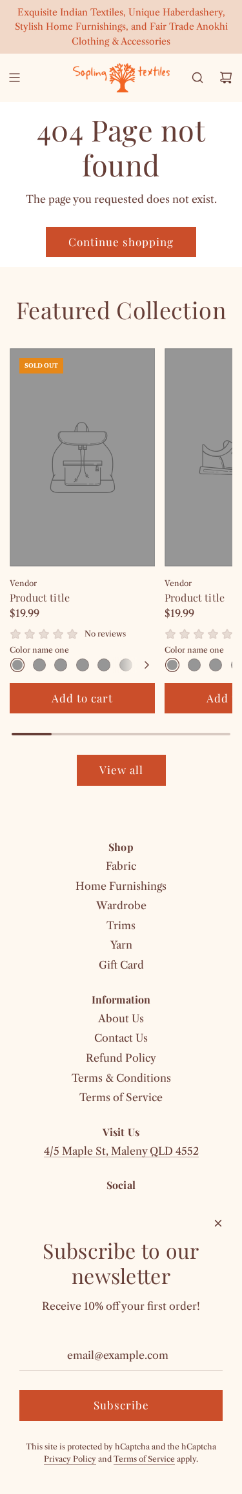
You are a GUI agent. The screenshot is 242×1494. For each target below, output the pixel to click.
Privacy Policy (70, 1459)
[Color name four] (82, 664)
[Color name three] (60, 664)
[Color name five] (103, 664)
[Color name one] (17, 664)
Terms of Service (144, 1459)
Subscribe (121, 1405)
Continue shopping (121, 242)
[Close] (218, 1223)
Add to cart (82, 698)
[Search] (197, 77)
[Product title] (82, 457)
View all (121, 770)
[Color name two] (39, 664)
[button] (146, 665)
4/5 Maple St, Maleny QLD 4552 (121, 1150)
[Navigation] (14, 77)
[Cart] (226, 77)
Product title (40, 597)
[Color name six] (125, 664)
